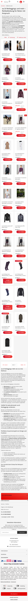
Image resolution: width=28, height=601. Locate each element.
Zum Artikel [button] (7, 59)
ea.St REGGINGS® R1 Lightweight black (19, 250)
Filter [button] (5, 37)
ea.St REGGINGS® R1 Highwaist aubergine (6, 250)
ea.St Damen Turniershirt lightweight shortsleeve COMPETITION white (7, 202)
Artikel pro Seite (22, 37)
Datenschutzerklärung (8, 526)
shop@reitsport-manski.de (15, 546)
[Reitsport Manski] (7, 1)
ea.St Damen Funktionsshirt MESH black (6, 178)
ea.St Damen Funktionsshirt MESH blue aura (7, 102)
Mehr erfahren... (5, 35)
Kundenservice (13, 479)
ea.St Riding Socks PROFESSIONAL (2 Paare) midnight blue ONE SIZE (7, 301)
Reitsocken (9, 402)
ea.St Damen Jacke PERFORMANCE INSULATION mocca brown (6, 327)
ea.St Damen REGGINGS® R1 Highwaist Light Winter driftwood (7, 128)
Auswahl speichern (14, 597)
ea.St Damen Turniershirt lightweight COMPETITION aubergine (20, 178)
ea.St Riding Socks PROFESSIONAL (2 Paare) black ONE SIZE (20, 275)
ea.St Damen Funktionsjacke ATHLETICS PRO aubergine (5, 78)
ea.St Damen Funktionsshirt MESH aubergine (19, 78)
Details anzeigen (14, 599)
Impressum (13, 581)
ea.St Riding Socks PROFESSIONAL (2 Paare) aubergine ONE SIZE (7, 275)
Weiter (22, 364)
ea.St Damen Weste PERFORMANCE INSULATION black (19, 202)
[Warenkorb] (24, 1)
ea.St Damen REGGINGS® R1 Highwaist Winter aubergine (20, 128)
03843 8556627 (15, 544)
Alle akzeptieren (14, 594)
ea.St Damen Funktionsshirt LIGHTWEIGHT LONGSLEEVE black (19, 301)
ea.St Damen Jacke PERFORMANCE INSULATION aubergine (20, 102)
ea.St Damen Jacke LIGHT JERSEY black (7, 226)
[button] (18, 1)
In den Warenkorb (8, 281)
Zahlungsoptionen (11, 476)
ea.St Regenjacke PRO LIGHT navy (20, 226)
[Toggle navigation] (1, 1)
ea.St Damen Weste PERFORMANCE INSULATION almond (6, 154)
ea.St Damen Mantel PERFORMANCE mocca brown (20, 327)
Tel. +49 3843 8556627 (6, 511)
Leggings (5, 422)
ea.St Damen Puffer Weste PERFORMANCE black (6, 351)
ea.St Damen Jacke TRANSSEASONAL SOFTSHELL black (6, 54)
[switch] (4, 586)
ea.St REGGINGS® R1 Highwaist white (19, 154)
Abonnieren (22, 532)
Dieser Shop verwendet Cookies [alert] (14, 564)
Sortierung (12, 37)
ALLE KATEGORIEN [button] (7, 495)
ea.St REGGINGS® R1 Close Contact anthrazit (20, 54)
